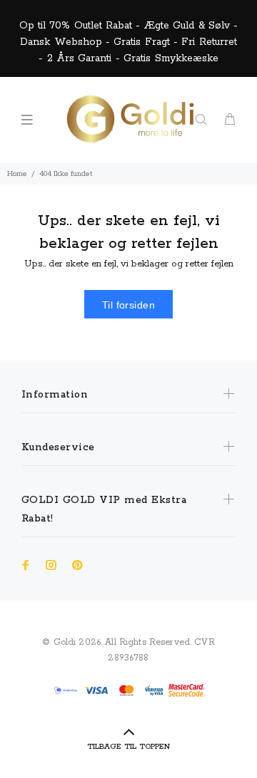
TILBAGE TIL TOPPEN (128, 747)
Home (17, 174)
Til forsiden (128, 305)
